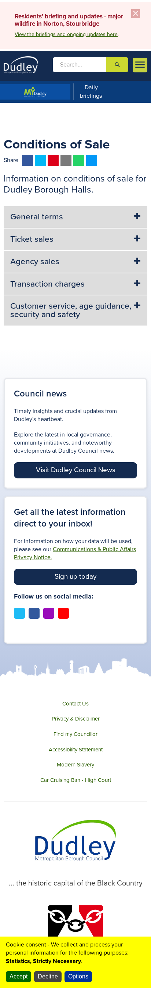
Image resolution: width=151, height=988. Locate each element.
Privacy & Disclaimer (76, 718)
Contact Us (75, 703)
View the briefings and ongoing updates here (66, 34)
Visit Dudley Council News (75, 470)
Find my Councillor (75, 734)
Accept (18, 976)
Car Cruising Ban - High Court (75, 780)
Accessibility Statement (76, 749)
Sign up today (75, 576)
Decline (48, 976)
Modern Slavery (75, 764)
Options (78, 976)
